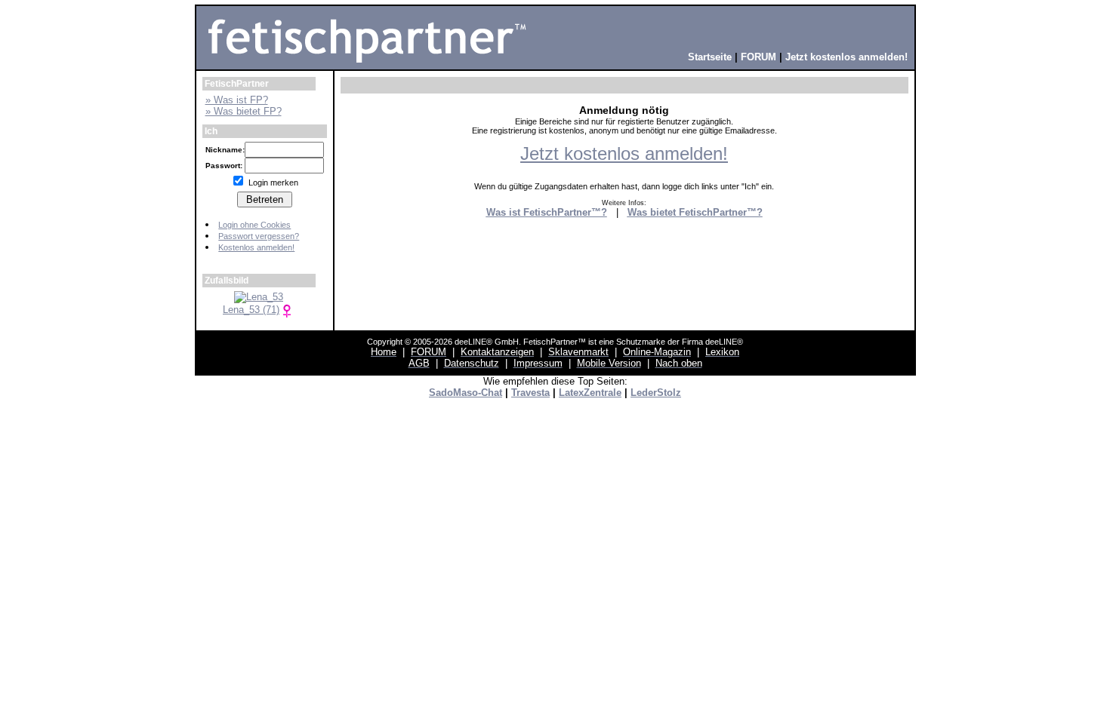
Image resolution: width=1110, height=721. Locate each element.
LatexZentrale (590, 392)
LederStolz (656, 392)
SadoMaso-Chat (465, 392)
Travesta (530, 392)
